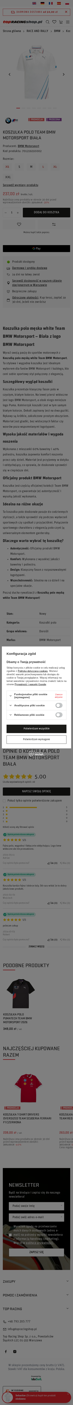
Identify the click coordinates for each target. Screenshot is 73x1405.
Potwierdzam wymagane (36, 739)
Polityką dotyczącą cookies (33, 671)
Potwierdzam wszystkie (37, 728)
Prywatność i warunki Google (30, 684)
